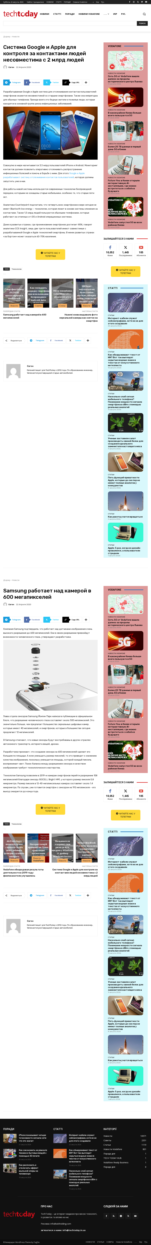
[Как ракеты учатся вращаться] (125, 501)
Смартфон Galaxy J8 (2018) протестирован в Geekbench (14, 294)
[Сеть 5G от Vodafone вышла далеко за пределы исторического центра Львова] (125, 60)
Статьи (62, 305)
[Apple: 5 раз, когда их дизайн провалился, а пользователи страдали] (125, 532)
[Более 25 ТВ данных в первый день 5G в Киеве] (125, 131)
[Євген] (5, 67)
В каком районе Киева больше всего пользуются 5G (124, 114)
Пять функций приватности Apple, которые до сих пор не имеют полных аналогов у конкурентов (124, 481)
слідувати (126, 246)
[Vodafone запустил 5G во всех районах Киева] (125, 206)
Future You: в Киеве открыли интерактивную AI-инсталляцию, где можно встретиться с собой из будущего (124, 185)
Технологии (17, 269)
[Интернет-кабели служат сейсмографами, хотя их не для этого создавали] (125, 302)
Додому (6, 36)
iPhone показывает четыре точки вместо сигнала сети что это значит (32, 1138)
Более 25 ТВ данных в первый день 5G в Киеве (124, 148)
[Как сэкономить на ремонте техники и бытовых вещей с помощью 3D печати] (10, 1153)
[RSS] (113, 1216)
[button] (144, 14)
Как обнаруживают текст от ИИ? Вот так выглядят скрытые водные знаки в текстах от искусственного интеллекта (124, 360)
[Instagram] (134, 2)
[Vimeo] (142, 2)
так (110, 246)
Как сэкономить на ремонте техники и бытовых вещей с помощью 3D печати (33, 1153)
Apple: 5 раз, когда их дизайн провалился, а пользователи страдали (124, 551)
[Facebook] (129, 2)
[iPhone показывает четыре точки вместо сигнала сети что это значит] (10, 1138)
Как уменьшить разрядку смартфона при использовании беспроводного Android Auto (38, 293)
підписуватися (142, 246)
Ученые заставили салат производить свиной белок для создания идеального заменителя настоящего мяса (125, 442)
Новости (15, 36)
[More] (86, 82)
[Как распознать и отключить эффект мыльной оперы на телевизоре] (10, 1168)
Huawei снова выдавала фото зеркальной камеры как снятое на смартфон (78, 317)
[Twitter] (138, 2)
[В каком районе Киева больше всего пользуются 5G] (125, 97)
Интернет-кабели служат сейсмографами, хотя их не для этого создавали (125, 321)
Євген (11, 67)
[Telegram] (121, 1216)
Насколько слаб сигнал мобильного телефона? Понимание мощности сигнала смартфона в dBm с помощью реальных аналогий (125, 402)
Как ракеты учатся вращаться (125, 516)
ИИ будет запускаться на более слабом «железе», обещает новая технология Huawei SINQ (86, 294)
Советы (38, 305)
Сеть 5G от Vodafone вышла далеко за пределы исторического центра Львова (125, 79)
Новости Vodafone (116, 73)
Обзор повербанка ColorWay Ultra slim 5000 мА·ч (62, 293)
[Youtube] (146, 2)
